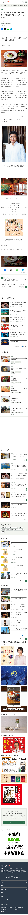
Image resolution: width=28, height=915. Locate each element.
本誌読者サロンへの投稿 (7, 907)
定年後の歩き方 (10, 529)
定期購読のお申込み (19, 907)
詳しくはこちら (14, 823)
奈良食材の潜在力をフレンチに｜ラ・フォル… (19, 399)
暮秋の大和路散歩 (19, 412)
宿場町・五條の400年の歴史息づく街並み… (19, 409)
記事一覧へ (22, 580)
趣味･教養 (13, 482)
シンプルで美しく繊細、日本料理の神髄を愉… (19, 358)
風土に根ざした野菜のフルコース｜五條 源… (19, 379)
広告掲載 (4, 909)
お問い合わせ (4, 911)
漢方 (3, 531)
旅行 (12, 407)
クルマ (10, 527)
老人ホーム (17, 529)
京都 (22, 529)
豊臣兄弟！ (4, 527)
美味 (5, 5)
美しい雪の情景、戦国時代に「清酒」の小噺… (19, 574)
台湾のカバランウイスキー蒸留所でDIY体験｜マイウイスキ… (19, 455)
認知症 (3, 529)
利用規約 (16, 909)
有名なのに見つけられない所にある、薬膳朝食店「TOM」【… (19, 514)
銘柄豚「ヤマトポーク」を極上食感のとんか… (19, 389)
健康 (2, 893)
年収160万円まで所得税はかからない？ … (19, 542)
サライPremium (5, 900)
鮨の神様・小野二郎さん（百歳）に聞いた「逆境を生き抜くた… (19, 485)
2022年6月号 (8, 23)
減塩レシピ (15, 527)
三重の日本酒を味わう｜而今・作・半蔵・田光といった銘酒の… (19, 466)
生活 (2, 896)
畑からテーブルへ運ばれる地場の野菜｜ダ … (19, 369)
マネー (21, 527)
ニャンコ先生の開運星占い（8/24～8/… (17, 550)
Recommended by (18, 346)
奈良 (3, 23)
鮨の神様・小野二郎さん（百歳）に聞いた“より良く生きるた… (19, 495)
